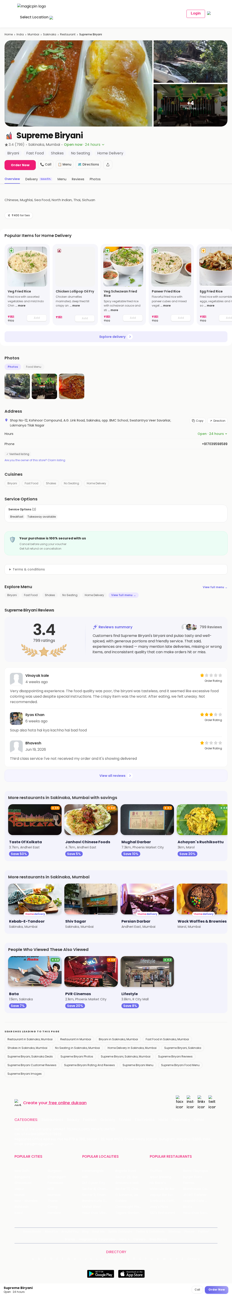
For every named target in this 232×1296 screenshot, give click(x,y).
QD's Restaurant (162, 1213)
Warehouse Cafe (196, 1189)
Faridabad (55, 1183)
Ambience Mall (127, 1183)
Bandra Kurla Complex (98, 1201)
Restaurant (67, 34)
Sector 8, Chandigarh (98, 1189)
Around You (69, 1231)
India (20, 34)
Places (189, 1231)
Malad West (91, 1207)
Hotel (163, 1120)
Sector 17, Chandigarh (131, 1189)
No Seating (71, 483)
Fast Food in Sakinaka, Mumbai (167, 1039)
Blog (85, 1231)
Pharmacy (181, 1120)
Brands (70, 1239)
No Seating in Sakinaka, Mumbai (77, 1048)
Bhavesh (33, 743)
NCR (51, 1189)
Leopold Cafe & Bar (198, 1201)
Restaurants (52, 1120)
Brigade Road (125, 1171)
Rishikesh (21, 1207)
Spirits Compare (120, 1231)
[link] (27, 284)
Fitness (125, 1120)
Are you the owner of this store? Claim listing (35, 460)
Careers (139, 1239)
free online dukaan (68, 1103)
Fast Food (31, 483)
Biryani (12, 483)
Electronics (145, 1120)
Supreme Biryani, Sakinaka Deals (30, 1056)
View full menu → (215, 587)
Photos (13, 367)
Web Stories (158, 1239)
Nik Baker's (158, 1183)
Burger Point (192, 1177)
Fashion (90, 1120)
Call (197, 1289)
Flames (188, 1183)
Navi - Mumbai (26, 1201)
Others (193, 1259)
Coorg (52, 1207)
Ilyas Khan (34, 714)
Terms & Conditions (150, 1231)
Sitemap (174, 1231)
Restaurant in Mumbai (75, 1039)
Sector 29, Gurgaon (130, 1177)
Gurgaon (54, 1171)
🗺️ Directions (88, 164)
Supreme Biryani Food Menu (180, 1065)
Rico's (187, 1207)
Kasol (18, 1213)
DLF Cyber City (93, 1183)
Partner (203, 1231)
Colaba (121, 1201)
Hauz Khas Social (196, 1213)
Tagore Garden (127, 1213)
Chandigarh (57, 1177)
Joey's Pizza (159, 1207)
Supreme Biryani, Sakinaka (182, 1048)
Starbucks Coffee (164, 1201)
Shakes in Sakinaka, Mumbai (27, 1048)
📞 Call (45, 164)
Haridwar (54, 1213)
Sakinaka (49, 34)
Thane (53, 1201)
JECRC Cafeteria (196, 1195)
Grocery (107, 1120)
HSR (85, 1177)
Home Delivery (96, 483)
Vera (122, 1239)
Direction (219, 421)
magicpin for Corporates (97, 1239)
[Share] (107, 164)
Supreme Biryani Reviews (175, 1056)
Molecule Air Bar (162, 1189)
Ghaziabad (22, 1183)
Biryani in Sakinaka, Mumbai (118, 1039)
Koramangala (93, 1171)
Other (199, 1120)
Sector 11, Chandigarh (98, 1195)
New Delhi (22, 1171)
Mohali (19, 1195)
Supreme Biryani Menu (138, 1065)
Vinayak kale (37, 675)
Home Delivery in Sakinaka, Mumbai (132, 1048)
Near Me (98, 1231)
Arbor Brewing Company (166, 1177)
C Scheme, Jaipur (129, 1195)
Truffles (156, 1171)
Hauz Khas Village (95, 1213)
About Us (51, 1231)
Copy (199, 421)
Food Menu (33, 367)
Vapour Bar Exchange (166, 1195)
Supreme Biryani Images (24, 1074)
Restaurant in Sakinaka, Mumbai (30, 1039)
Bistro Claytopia (195, 1171)
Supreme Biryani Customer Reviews (31, 1065)
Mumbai (33, 34)
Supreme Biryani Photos (76, 1056)
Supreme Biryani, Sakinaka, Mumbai (125, 1056)
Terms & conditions (29, 569)
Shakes (51, 483)
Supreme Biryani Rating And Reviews (89, 1065)
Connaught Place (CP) (131, 1207)
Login (196, 13)
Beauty (73, 1120)
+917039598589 (214, 444)
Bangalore (22, 1177)
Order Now (20, 165)
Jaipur (19, 1189)
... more (20, 305)
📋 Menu (64, 164)
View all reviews (112, 775)
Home (9, 34)
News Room (32, 1231)
